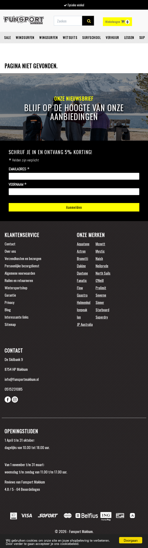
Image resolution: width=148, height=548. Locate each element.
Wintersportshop (16, 287)
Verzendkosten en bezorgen (23, 258)
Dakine (81, 265)
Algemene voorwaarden (20, 273)
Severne (101, 295)
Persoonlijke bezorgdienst (22, 265)
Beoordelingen (30, 489)
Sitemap (10, 324)
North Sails (103, 273)
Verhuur (112, 37)
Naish (99, 258)
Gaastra (82, 295)
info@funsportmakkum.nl (22, 379)
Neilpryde (102, 265)
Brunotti (82, 258)
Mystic (100, 251)
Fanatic (82, 280)
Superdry (102, 317)
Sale (7, 37)
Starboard (102, 309)
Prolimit (101, 287)
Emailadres (19, 169)
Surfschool (91, 37)
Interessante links (17, 317)
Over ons (10, 251)
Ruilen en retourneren (19, 280)
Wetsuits (70, 37)
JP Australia (85, 324)
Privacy (9, 302)
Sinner (100, 302)
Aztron (81, 251)
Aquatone (83, 243)
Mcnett (100, 243)
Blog (8, 309)
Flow (80, 287)
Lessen (129, 37)
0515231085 (14, 389)
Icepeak (82, 309)
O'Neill (100, 280)
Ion (79, 317)
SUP (142, 37)
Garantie (10, 295)
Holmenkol (83, 302)
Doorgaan (131, 540)
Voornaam (18, 184)
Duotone (82, 273)
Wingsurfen (48, 37)
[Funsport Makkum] (23, 21)
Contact (10, 243)
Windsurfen (25, 37)
